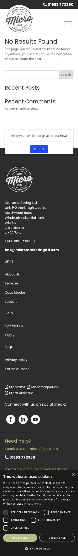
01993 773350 (60, 4)
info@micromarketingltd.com (32, 250)
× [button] (73, 474)
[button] (39, 548)
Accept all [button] (20, 537)
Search (66, 75)
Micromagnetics (44, 387)
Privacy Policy (16, 359)
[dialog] (39, 513)
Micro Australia (20, 393)
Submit (39, 149)
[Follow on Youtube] (35, 419)
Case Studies (15, 292)
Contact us (14, 326)
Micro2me (16, 387)
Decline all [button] (57, 537)
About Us (12, 274)
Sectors (11, 301)
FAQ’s (9, 335)
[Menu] (68, 24)
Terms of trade (17, 369)
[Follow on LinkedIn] (23, 419)
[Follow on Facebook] (10, 419)
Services (12, 283)
